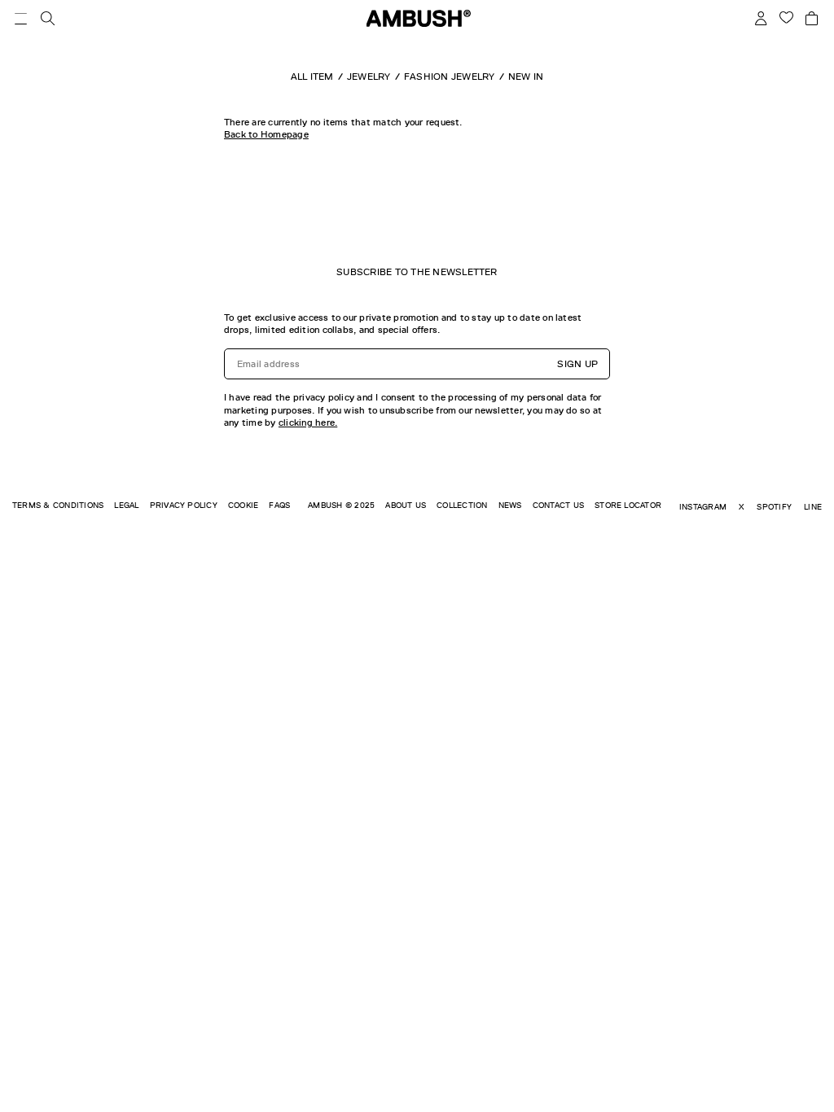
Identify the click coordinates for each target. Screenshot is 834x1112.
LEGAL (126, 505)
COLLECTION (462, 505)
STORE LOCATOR (628, 505)
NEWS (510, 505)
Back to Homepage (266, 134)
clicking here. (308, 422)
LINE (813, 506)
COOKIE (243, 505)
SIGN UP (577, 364)
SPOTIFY (774, 506)
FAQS (279, 505)
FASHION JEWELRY (449, 76)
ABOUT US (405, 505)
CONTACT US (558, 505)
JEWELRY (369, 76)
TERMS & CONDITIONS (57, 505)
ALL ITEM (312, 76)
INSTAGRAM (702, 506)
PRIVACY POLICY (183, 505)
